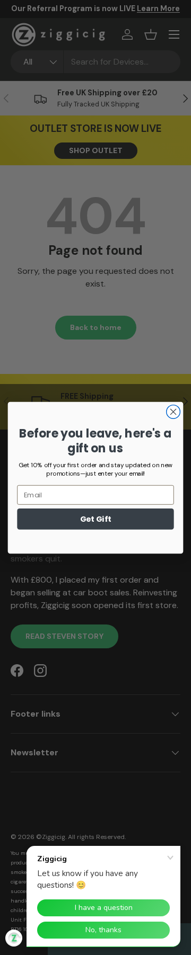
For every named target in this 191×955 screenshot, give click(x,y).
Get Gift (95, 518)
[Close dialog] (173, 411)
